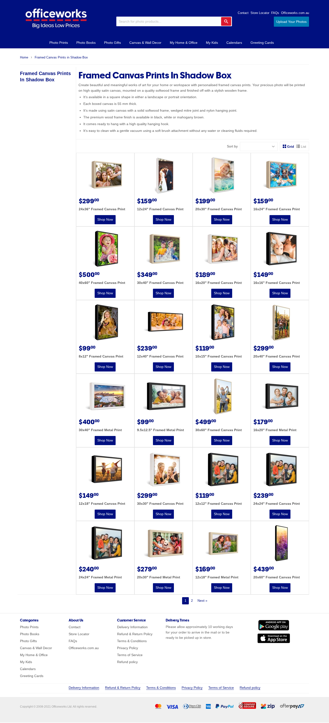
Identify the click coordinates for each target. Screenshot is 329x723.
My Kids (212, 43)
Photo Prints (58, 43)
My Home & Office (183, 43)
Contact (243, 13)
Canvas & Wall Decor (145, 43)
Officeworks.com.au (295, 13)
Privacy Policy (127, 648)
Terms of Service (130, 655)
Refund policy (127, 662)
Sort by (232, 146)
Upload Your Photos (291, 22)
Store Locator (259, 13)
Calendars (234, 43)
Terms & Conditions (132, 641)
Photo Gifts (112, 43)
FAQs (275, 13)
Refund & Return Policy (134, 634)
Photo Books (86, 43)
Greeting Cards (262, 43)
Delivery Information (132, 627)
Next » (202, 600)
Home (24, 57)
